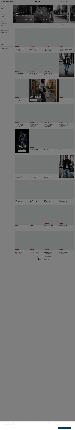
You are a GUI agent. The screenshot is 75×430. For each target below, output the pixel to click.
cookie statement (8, 424)
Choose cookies (37, 427)
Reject (51, 427)
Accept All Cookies (64, 427)
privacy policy (14, 424)
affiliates (9, 422)
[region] (37, 425)
